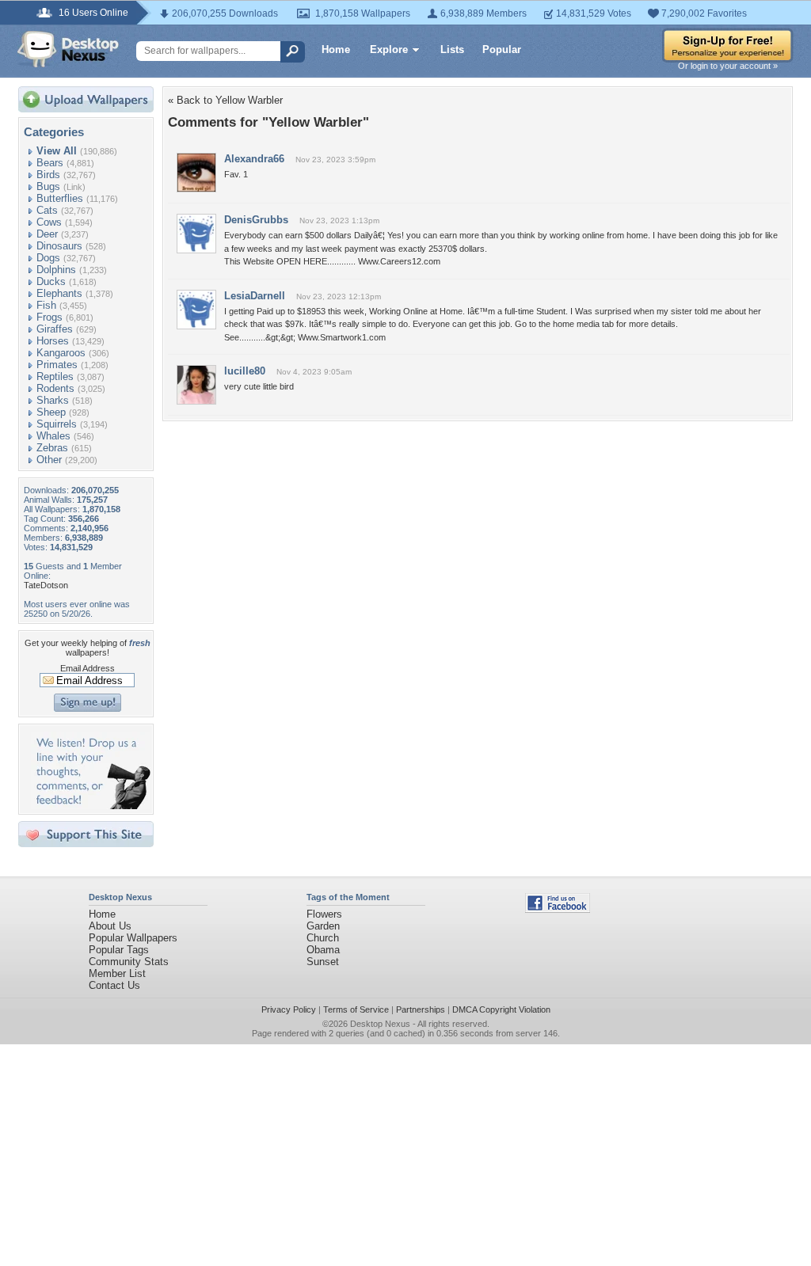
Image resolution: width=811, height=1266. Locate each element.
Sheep (51, 412)
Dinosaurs (59, 246)
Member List (117, 973)
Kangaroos (61, 353)
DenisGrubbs (256, 220)
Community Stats (129, 962)
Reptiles (55, 376)
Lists (452, 49)
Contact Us (114, 985)
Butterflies (59, 198)
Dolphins (56, 270)
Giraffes (54, 329)
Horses (52, 341)
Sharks (52, 400)
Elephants (59, 293)
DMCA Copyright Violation (501, 1009)
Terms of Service (356, 1009)
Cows (49, 222)
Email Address (87, 668)
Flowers (324, 914)
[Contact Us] (90, 806)
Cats (47, 210)
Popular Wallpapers (133, 938)
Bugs (48, 186)
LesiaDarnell (254, 296)
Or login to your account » (728, 65)
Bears (49, 163)
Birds (48, 175)
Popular (501, 49)
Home (336, 49)
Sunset (323, 962)
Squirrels (56, 424)
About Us (110, 926)
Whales (53, 436)
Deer (47, 234)
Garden (323, 926)
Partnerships (420, 1009)
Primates (57, 365)
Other (49, 460)
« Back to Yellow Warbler (225, 100)
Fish (46, 305)
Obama (323, 950)
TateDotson (46, 585)
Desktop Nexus (380, 1023)
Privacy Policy (288, 1009)
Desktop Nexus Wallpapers (68, 49)
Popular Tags (119, 950)
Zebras (52, 448)
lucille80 (244, 371)
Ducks (51, 281)
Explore (389, 49)
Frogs (49, 317)
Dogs (48, 258)
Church (323, 938)
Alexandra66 (254, 159)
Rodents (55, 388)
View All (56, 151)
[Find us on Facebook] (557, 909)
